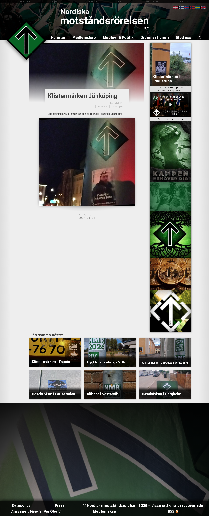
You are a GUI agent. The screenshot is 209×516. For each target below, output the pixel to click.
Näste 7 (102, 106)
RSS (171, 511)
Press (121, 1)
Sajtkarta (57, 1)
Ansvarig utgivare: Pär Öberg (36, 511)
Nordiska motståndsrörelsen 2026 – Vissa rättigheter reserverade (143, 505)
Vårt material (90, 1)
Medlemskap (104, 511)
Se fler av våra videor (170, 119)
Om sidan (25, 1)
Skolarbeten (152, 1)
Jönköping (118, 106)
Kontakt (184, 1)
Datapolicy (21, 505)
